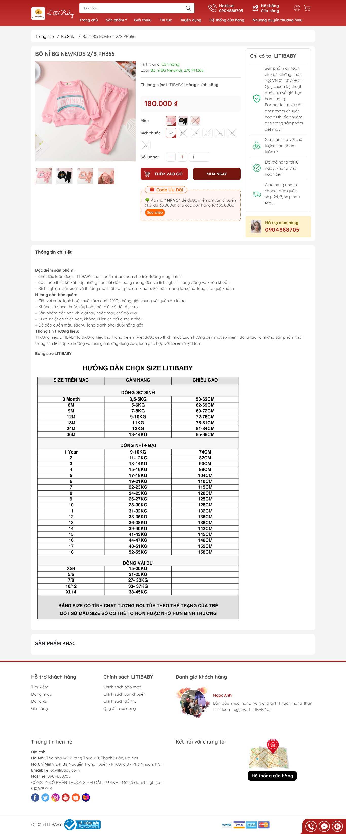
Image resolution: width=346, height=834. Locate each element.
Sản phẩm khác (55, 643)
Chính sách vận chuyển (124, 694)
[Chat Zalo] (337, 826)
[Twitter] (45, 797)
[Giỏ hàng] (308, 8)
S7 (232, 133)
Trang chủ (88, 19)
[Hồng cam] (195, 121)
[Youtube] (66, 797)
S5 (207, 133)
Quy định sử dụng (119, 708)
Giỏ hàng (39, 708)
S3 (183, 133)
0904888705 (282, 229)
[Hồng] (171, 121)
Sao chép (155, 212)
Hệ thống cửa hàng (226, 19)
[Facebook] (35, 797)
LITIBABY (174, 84)
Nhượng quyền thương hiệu (277, 19)
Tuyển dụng (190, 19)
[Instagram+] (55, 797)
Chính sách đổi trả (120, 701)
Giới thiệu (142, 19)
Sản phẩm (115, 19)
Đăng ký (39, 701)
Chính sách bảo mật (122, 687)
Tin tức (166, 19)
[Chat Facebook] (324, 826)
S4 (195, 133)
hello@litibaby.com (62, 770)
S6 (220, 133)
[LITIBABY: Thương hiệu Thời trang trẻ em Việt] (52, 13)
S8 (146, 145)
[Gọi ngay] (311, 826)
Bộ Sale (68, 36)
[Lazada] (86, 797)
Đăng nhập (41, 694)
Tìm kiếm (39, 687)
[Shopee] (76, 797)
